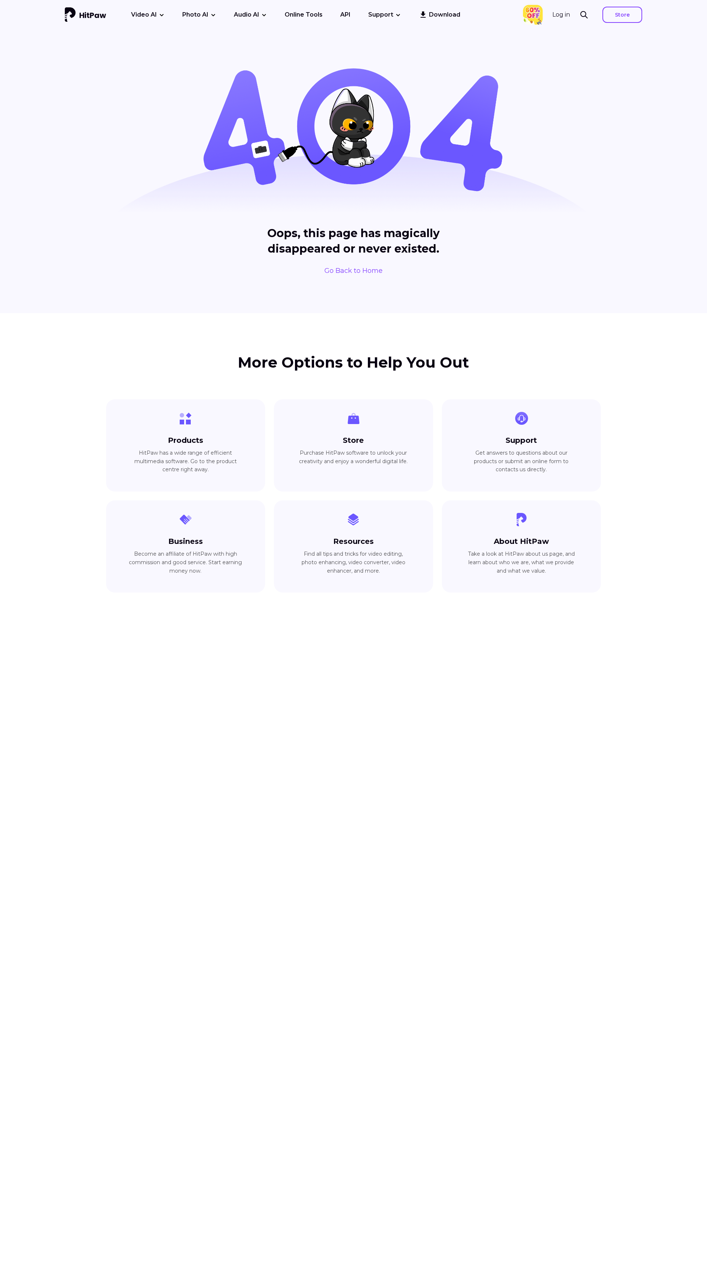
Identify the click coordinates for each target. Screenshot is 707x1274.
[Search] (586, 15)
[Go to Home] (85, 15)
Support (380, 14)
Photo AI (195, 14)
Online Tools (304, 14)
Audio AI (246, 14)
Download (444, 14)
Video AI (144, 14)
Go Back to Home (353, 271)
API (345, 14)
